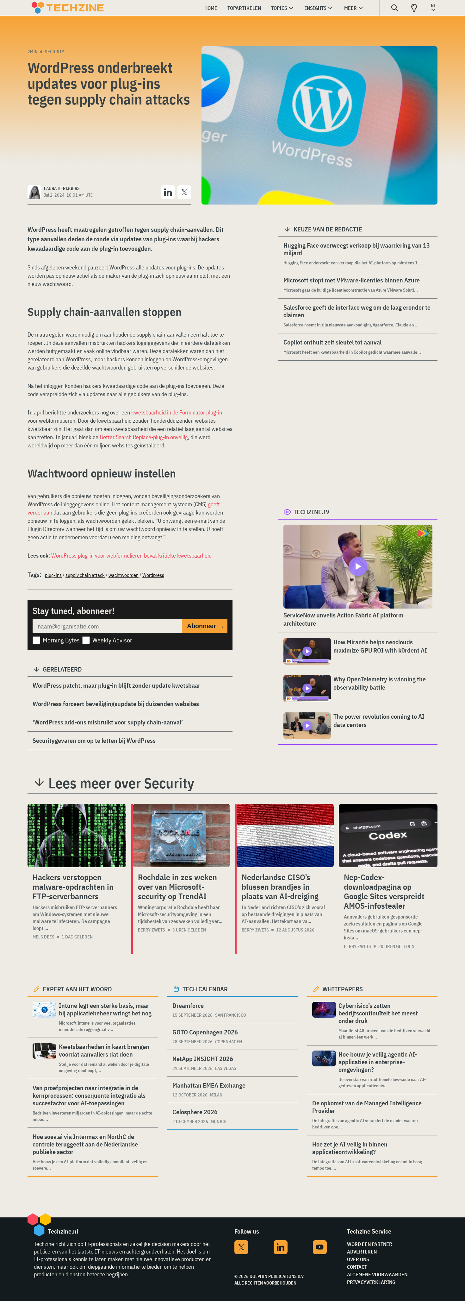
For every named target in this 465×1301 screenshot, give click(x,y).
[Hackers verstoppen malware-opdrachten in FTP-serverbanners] (77, 835)
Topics (279, 8)
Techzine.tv (312, 512)
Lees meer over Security (121, 783)
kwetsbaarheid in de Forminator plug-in (176, 412)
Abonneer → (205, 625)
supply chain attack (85, 575)
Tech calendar (205, 989)
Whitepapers (342, 989)
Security (54, 51)
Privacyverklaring (371, 1282)
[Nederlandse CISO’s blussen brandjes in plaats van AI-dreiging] (285, 835)
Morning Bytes (61, 640)
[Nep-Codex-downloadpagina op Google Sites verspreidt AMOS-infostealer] (388, 835)
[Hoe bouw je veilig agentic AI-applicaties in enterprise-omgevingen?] (324, 1070)
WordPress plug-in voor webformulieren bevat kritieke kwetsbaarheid (131, 555)
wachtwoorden (123, 575)
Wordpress (153, 575)
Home (210, 8)
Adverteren (362, 1251)
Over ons (358, 1259)
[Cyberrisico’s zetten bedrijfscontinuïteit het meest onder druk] (324, 1021)
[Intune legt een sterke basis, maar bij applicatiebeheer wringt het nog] (44, 1017)
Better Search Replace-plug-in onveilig (144, 437)
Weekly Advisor (112, 640)
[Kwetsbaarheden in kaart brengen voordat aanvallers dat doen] (44, 1058)
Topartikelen (244, 8)
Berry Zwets (151, 930)
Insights (315, 8)
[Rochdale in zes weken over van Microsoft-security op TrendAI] (181, 835)
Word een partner (369, 1244)
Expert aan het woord (77, 989)
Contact (357, 1267)
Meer (350, 8)
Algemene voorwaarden (377, 1274)
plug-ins (53, 575)
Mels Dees (43, 937)
